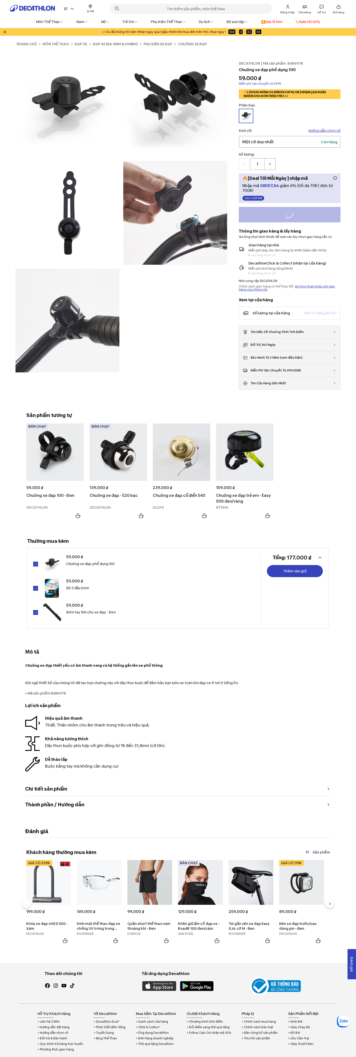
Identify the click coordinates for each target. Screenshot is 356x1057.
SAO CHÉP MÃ (253, 198)
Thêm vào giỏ (295, 571)
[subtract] (244, 164)
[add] (270, 164)
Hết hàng (294, 215)
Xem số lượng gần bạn (320, 313)
